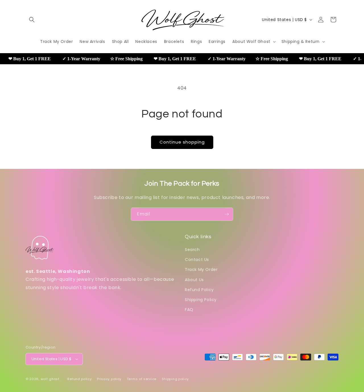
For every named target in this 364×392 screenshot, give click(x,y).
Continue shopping (182, 142)
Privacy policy (109, 379)
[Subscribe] (226, 214)
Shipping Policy (201, 299)
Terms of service (141, 379)
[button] (32, 19)
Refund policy (79, 379)
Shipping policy (175, 379)
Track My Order (201, 269)
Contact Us (197, 259)
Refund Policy (199, 290)
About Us (194, 280)
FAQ (189, 309)
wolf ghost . (51, 379)
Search (192, 249)
